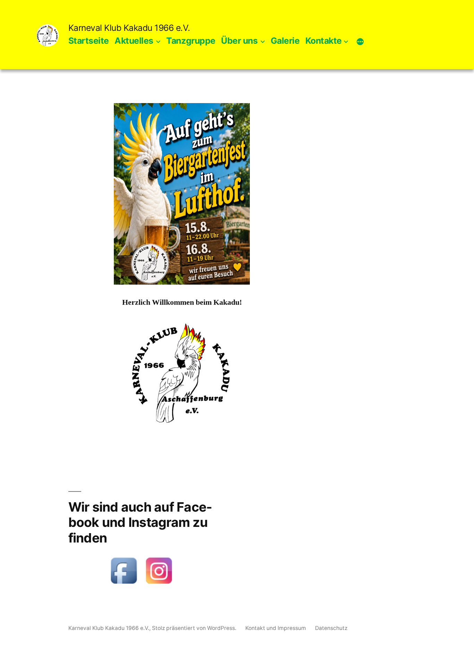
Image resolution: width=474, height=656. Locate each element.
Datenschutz (331, 628)
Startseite (88, 40)
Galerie (285, 40)
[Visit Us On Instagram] (158, 585)
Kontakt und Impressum (275, 628)
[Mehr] (360, 42)
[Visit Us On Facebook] (123, 585)
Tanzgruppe (190, 40)
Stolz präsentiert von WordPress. (195, 628)
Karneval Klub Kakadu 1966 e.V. (129, 28)
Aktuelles (134, 40)
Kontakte (323, 40)
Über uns (239, 40)
